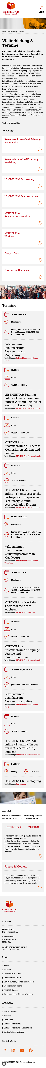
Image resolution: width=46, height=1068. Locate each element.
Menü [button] (41, 12)
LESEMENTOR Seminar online (28, 408)
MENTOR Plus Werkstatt (25, 612)
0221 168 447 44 (12, 949)
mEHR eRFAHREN (23, 252)
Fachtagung (21, 784)
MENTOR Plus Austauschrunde (28, 456)
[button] (4, 1064)
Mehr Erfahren (23, 138)
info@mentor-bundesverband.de (14, 947)
